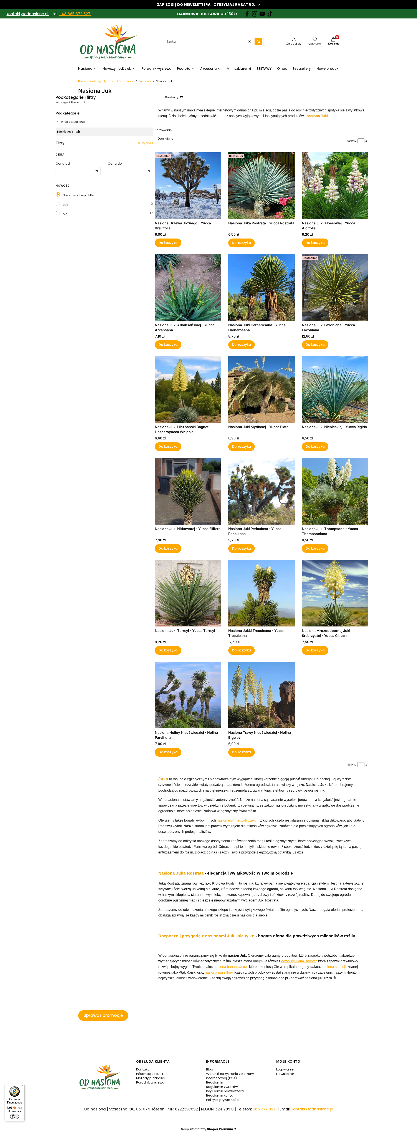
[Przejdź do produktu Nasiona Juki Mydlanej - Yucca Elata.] (261, 389)
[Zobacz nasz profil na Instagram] (254, 14)
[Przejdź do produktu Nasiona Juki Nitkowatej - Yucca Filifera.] (188, 491)
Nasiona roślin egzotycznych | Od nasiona (106, 81)
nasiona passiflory (219, 972)
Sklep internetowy (207, 1129)
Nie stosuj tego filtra (79, 195)
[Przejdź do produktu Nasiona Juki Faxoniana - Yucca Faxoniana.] (335, 287)
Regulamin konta (219, 1095)
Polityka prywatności (222, 1099)
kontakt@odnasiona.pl (27, 14)
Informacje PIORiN (150, 1073)
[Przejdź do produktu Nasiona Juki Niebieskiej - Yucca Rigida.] (335, 389)
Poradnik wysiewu (150, 1082)
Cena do (115, 163)
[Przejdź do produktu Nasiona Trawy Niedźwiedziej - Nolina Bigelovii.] (261, 695)
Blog (209, 1069)
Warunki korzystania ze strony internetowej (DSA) (230, 1075)
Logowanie (285, 1069)
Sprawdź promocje (103, 1015)
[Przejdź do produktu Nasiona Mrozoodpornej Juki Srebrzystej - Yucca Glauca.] (335, 593)
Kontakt (142, 1069)
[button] (258, 41)
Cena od (63, 163)
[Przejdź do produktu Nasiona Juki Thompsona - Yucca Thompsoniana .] (335, 491)
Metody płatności (150, 1078)
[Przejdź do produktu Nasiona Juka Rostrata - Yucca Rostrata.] (261, 185)
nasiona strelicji (334, 967)
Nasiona (145, 81)
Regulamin (214, 1082)
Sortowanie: (163, 130)
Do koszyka (168, 242)
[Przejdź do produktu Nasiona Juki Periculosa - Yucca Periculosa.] (261, 491)
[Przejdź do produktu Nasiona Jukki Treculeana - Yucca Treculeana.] (261, 593)
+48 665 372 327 (75, 14)
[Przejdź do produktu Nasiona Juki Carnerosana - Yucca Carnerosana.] (261, 287)
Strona (352, 141)
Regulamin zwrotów (222, 1086)
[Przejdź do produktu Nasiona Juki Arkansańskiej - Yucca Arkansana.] (188, 287)
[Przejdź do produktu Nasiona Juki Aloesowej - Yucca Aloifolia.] (335, 185)
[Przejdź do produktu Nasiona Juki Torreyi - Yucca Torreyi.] (188, 593)
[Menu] (22, 1086)
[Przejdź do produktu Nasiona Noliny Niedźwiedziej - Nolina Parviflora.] (188, 695)
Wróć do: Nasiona (73, 122)
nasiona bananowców (230, 967)
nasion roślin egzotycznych (237, 820)
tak (65, 204)
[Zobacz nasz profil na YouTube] (262, 14)
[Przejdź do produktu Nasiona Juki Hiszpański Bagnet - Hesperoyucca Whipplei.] (188, 389)
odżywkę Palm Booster (298, 961)
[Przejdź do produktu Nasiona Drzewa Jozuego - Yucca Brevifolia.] (188, 185)
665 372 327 (264, 1109)
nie (65, 214)
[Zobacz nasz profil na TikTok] (270, 14)
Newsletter (285, 1073)
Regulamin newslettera (225, 1091)
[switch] (14, 1116)
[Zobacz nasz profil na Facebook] (247, 14)
